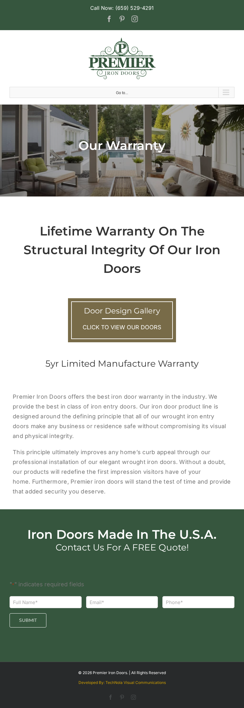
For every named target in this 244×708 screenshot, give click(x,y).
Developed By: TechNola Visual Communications (122, 682)
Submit (28, 620)
